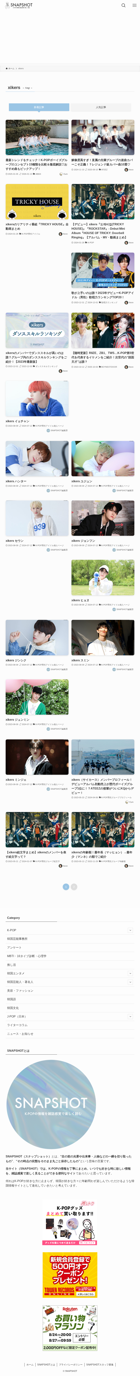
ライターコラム (17, 1025)
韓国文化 (13, 1007)
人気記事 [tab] (101, 107)
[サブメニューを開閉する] (130, 930)
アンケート (14, 947)
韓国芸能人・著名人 (20, 981)
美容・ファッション (20, 990)
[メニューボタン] (134, 5)
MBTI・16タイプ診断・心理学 (26, 956)
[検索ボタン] (123, 5)
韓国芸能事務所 (17, 938)
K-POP (11, 930)
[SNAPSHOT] (19, 5)
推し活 (11, 964)
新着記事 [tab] (39, 107)
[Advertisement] (70, 38)
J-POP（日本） (17, 1016)
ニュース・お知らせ (20, 1033)
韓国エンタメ (16, 973)
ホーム (30, 1364)
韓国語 (11, 999)
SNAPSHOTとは (46, 1364)
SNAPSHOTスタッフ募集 (100, 1364)
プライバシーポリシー (71, 1364)
